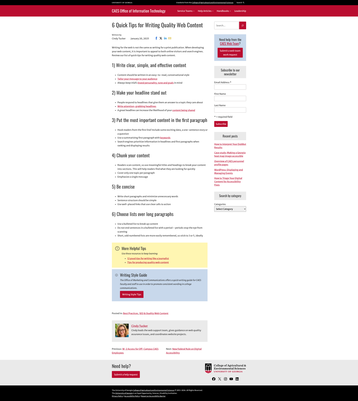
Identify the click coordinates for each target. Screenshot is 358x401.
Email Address (222, 82)
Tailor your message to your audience (137, 78)
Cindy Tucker (139, 326)
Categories (220, 204)
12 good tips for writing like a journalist (148, 258)
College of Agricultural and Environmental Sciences (212, 3)
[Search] (242, 25)
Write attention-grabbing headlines (136, 106)
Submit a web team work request (230, 52)
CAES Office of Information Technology (138, 11)
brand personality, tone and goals (156, 82)
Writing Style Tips (131, 294)
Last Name (220, 105)
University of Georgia (124, 393)
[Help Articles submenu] (213, 11)
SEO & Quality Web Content (153, 313)
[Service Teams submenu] (194, 11)
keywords (165, 137)
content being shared (183, 110)
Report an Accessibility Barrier (153, 396)
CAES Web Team (229, 43)
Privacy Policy (117, 396)
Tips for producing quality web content (148, 262)
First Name (220, 93)
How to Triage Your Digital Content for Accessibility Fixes (228, 181)
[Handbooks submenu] (230, 11)
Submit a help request (126, 374)
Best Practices (130, 313)
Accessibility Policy (132, 396)
